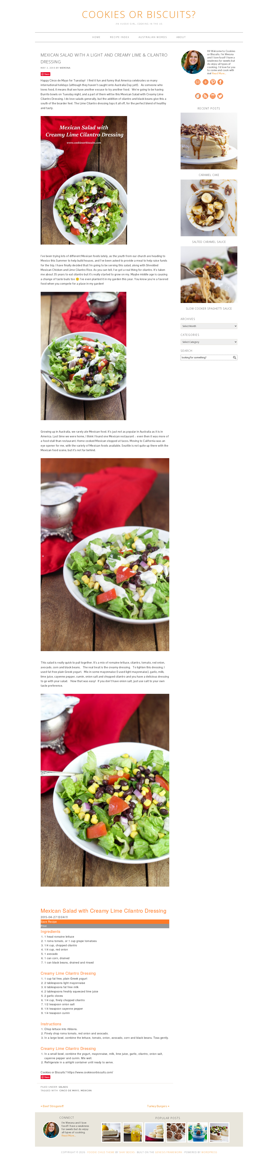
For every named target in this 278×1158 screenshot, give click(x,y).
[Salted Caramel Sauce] (209, 208)
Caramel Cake (209, 175)
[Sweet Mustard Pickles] (133, 1132)
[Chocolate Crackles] (176, 1132)
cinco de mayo (69, 1090)
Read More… (219, 73)
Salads (63, 1086)
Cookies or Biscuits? (139, 14)
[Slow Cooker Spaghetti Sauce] (209, 274)
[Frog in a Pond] (197, 1132)
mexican (86, 1090)
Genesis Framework (168, 1152)
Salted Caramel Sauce (209, 242)
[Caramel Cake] (209, 141)
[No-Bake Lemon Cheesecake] (111, 1132)
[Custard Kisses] (154, 1132)
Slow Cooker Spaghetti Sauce (209, 308)
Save (47, 74)
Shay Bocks (127, 1152)
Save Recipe (49, 921)
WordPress (209, 1152)
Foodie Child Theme (101, 1152)
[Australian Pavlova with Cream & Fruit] (219, 1132)
